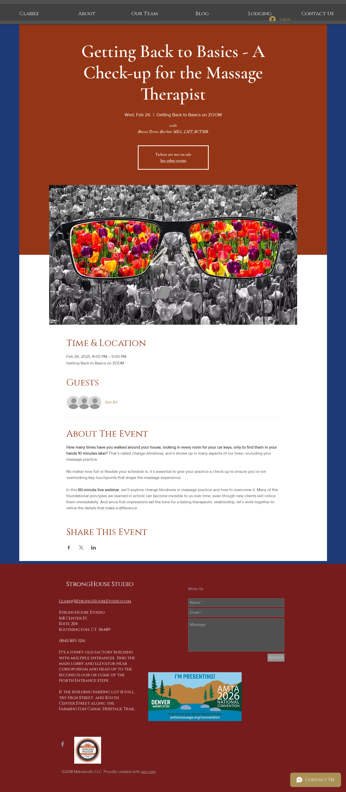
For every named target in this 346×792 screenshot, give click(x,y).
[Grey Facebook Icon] (62, 744)
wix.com (148, 771)
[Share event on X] (81, 548)
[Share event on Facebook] (68, 548)
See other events (173, 160)
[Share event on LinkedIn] (93, 548)
